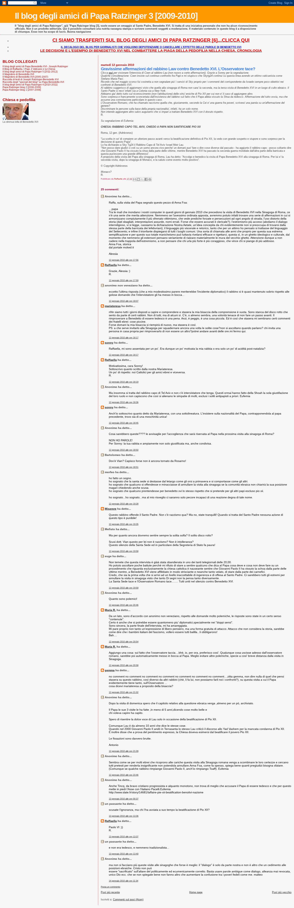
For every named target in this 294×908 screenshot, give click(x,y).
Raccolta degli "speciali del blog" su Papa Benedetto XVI (33, 82)
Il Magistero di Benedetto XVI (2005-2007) (25, 76)
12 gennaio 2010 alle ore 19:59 (123, 588)
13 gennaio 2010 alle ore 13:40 (123, 854)
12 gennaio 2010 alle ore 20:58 (123, 665)
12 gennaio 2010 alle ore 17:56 (123, 260)
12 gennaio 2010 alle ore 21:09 (123, 751)
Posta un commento (110, 887)
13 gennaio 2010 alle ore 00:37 (123, 799)
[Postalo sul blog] (138, 179)
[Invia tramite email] (135, 179)
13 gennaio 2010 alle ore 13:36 (123, 816)
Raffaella (111, 265)
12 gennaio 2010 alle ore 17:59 (123, 280)
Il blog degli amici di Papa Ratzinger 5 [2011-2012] (30, 71)
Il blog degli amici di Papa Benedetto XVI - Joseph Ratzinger (35, 66)
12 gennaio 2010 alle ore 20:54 (123, 641)
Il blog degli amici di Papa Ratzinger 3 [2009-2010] (106, 16)
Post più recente (110, 892)
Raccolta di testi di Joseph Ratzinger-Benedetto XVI (31, 79)
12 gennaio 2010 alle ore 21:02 (123, 692)
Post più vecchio (281, 892)
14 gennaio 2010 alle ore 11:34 (123, 881)
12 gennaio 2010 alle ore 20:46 (123, 605)
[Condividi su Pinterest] (150, 179)
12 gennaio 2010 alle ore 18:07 (123, 301)
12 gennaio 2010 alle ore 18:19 (123, 382)
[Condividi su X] (142, 179)
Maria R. (110, 610)
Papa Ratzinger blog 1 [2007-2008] (22, 89)
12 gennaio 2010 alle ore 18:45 (123, 423)
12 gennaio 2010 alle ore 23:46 (123, 775)
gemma (110, 670)
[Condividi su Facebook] (146, 179)
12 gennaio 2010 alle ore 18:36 (123, 402)
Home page (195, 892)
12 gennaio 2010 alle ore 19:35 (123, 524)
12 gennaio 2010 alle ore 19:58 (123, 551)
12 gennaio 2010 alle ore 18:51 (123, 467)
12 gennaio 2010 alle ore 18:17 (123, 337)
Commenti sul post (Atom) (128, 899)
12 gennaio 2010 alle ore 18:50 (123, 450)
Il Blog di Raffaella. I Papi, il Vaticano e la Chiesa (29, 69)
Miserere (110, 508)
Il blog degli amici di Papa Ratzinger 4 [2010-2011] (30, 84)
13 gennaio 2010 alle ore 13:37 (123, 836)
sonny (109, 342)
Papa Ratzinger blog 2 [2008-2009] (22, 87)
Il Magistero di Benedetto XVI (18, 74)
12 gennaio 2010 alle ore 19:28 (123, 504)
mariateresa (113, 306)
